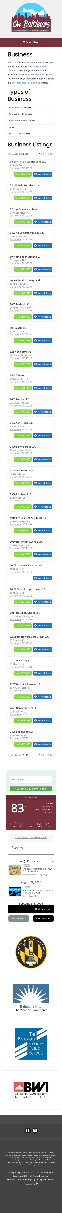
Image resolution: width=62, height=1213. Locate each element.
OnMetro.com (13, 1179)
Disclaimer (41, 1172)
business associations (23, 82)
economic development (40, 74)
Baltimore (15, 168)
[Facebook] (28, 1131)
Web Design (27, 1179)
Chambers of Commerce (20, 114)
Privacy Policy (14, 1172)
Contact (50, 1172)
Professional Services (19, 133)
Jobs (11, 127)
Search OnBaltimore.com (32, 788)
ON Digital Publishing (45, 1179)
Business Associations (20, 107)
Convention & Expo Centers (22, 120)
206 (50, 153)
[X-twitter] (35, 1131)
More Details (44, 174)
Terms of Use (28, 1172)
